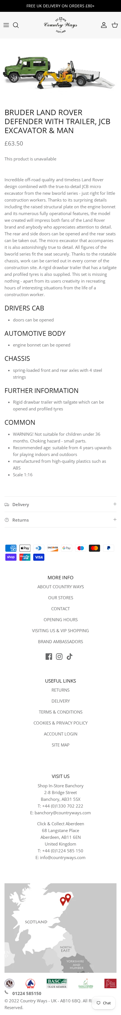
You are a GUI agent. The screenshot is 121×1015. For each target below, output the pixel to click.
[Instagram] (59, 656)
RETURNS (60, 690)
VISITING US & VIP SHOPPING (60, 630)
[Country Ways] (60, 25)
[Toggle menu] (6, 25)
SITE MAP (61, 745)
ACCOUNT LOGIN (60, 734)
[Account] (102, 25)
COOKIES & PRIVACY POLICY (60, 723)
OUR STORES (60, 597)
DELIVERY (60, 701)
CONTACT (60, 608)
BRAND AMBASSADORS (60, 641)
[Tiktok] (69, 656)
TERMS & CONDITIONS (60, 712)
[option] (60, 72)
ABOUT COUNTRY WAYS (60, 586)
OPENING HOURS (61, 619)
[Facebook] (49, 656)
